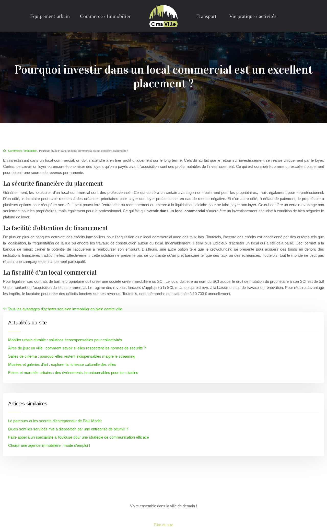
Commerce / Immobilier (105, 16)
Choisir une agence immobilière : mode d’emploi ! (49, 445)
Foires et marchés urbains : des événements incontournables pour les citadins (73, 372)
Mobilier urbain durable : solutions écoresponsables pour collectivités (65, 340)
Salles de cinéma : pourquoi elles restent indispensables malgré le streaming (71, 356)
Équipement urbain (50, 16)
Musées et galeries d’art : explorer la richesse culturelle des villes (62, 364)
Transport (206, 16)
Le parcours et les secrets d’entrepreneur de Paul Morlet (55, 421)
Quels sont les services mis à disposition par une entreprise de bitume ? (68, 429)
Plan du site (163, 525)
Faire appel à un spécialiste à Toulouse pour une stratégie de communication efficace (78, 437)
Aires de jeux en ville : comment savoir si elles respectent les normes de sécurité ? (77, 348)
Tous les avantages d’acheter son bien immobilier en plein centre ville (65, 309)
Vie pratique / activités (252, 16)
